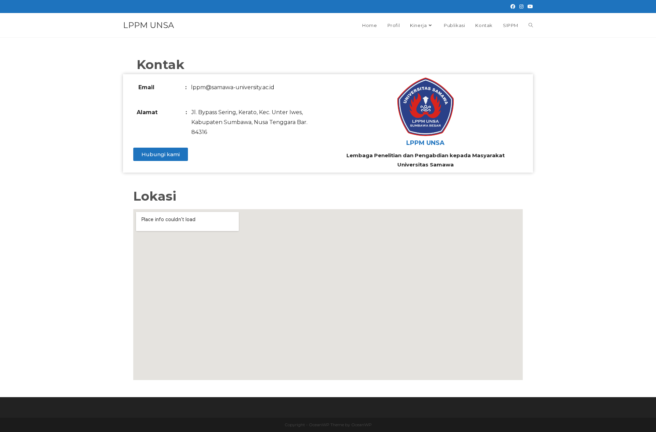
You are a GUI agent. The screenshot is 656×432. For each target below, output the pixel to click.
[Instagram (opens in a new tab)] (521, 6)
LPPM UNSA (148, 25)
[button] (160, 154)
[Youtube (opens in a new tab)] (529, 6)
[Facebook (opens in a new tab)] (512, 6)
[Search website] (530, 25)
